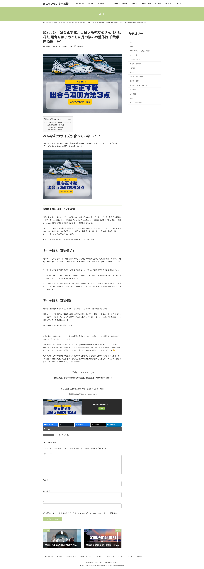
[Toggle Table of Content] (68, 119)
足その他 (133, 94)
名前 (45, 480)
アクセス (98, 556)
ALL (56, 435)
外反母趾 (133, 68)
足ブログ (59, 556)
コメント (47, 454)
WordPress (90, 565)
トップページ (49, 556)
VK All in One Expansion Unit (116, 565)
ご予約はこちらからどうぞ (82, 372)
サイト (45, 502)
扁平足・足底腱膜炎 (136, 77)
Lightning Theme (101, 565)
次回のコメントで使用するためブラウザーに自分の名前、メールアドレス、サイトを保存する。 (82, 513)
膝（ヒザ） (133, 90)
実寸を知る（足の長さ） (56, 127)
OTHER (130, 556)
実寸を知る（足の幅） (56, 130)
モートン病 (133, 55)
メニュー (120, 556)
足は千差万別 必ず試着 (56, 125)
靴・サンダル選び (64, 435)
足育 (131, 98)
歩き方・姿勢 (134, 81)
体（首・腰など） (136, 64)
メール (46, 491)
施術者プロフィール (86, 556)
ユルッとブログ (135, 59)
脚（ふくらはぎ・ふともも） (139, 85)
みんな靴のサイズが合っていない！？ (58, 123)
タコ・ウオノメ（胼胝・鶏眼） (140, 51)
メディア (139, 556)
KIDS (131, 47)
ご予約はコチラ (109, 556)
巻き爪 (132, 72)
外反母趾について (71, 556)
